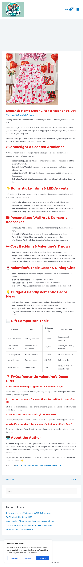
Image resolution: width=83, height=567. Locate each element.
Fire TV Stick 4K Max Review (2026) (19, 517)
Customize (14, 558)
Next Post (76, 479)
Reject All (28, 558)
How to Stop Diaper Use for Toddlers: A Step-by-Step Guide (29, 525)
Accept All (42, 558)
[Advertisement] (41, 35)
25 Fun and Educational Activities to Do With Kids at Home (28, 513)
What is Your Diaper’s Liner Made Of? (20, 529)
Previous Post (8, 479)
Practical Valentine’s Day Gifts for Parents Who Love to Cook (38, 465)
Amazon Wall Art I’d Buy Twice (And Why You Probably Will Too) (30, 521)
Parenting (11, 115)
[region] (28, 551)
